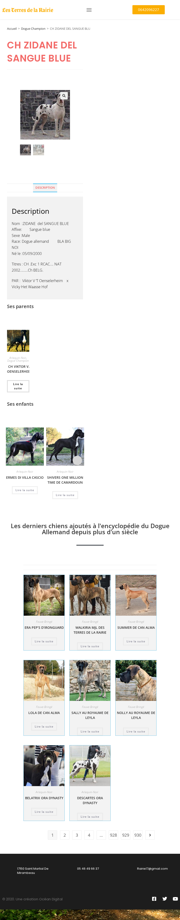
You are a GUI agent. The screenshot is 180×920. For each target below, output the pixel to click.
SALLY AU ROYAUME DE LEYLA (90, 715)
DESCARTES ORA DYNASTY (90, 800)
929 (125, 835)
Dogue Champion (33, 28)
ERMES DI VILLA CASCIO (25, 477)
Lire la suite (18, 386)
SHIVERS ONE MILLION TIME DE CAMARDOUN (65, 480)
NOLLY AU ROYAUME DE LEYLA (136, 715)
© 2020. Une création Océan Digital (32, 899)
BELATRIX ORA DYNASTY (44, 798)
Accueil (12, 28)
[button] (89, 10)
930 (137, 835)
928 (113, 835)
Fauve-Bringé (44, 622)
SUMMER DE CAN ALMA (136, 627)
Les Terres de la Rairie (27, 9)
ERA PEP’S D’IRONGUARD (44, 627)
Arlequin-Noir (17, 358)
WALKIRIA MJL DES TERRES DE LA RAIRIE (90, 630)
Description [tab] (45, 188)
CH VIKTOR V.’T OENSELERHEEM (20, 369)
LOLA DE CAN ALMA (44, 712)
